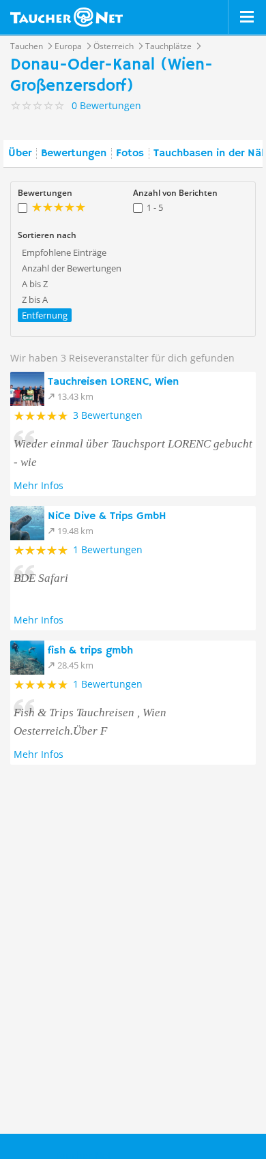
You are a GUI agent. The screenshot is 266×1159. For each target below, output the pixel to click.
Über (19, 153)
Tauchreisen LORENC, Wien (113, 382)
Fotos (130, 153)
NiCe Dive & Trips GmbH (107, 516)
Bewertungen (73, 153)
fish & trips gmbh (90, 651)
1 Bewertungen (108, 549)
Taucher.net (66, 17)
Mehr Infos (38, 485)
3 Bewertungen (108, 415)
